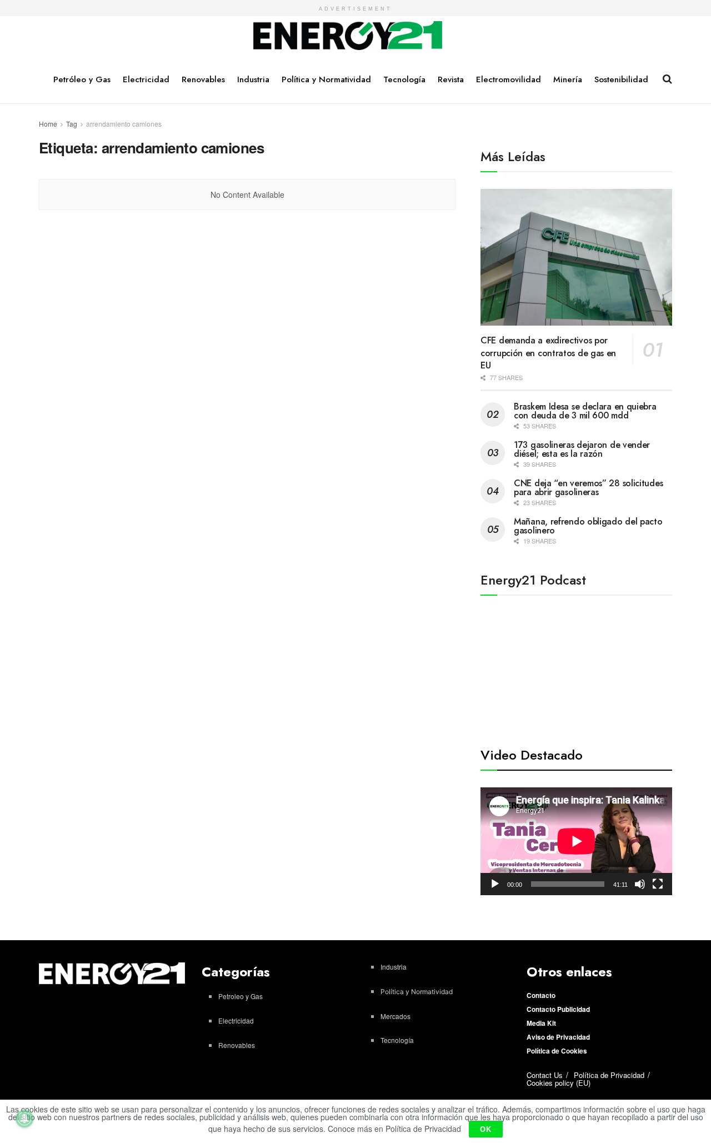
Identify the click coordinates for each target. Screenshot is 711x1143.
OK (486, 1129)
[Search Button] (667, 79)
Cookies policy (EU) (558, 1082)
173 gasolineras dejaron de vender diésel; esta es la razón (582, 449)
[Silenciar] (639, 884)
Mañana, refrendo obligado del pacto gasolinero (588, 526)
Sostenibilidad (621, 79)
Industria (253, 79)
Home (48, 123)
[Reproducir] (494, 884)
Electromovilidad (508, 79)
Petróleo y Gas (82, 79)
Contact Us (545, 1075)
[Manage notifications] (24, 1118)
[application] (576, 841)
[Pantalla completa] (657, 884)
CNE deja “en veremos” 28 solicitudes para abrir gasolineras (588, 487)
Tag (71, 123)
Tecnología (404, 79)
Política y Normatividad (326, 79)
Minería (567, 79)
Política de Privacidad (609, 1075)
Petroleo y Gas (240, 996)
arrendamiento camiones (124, 123)
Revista (451, 79)
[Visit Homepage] (348, 36)
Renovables (203, 79)
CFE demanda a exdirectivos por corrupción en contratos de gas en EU (548, 353)
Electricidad (146, 79)
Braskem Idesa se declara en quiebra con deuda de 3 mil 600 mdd (585, 411)
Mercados (395, 1016)
